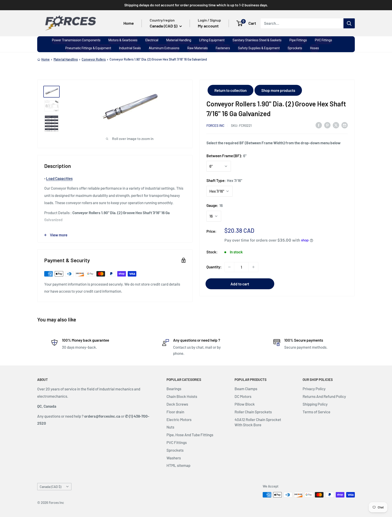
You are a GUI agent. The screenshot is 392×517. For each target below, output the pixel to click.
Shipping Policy (315, 404)
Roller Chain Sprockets (253, 411)
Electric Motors (179, 419)
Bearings (174, 388)
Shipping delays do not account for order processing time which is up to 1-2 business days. (196, 5)
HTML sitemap (178, 465)
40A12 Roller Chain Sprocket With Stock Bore (258, 422)
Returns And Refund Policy (324, 396)
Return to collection (230, 90)
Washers (174, 458)
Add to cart (239, 284)
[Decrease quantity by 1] (229, 267)
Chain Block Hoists (182, 396)
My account (208, 25)
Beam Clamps (246, 388)
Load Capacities (59, 178)
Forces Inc (215, 125)
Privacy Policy (314, 388)
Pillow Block (245, 404)
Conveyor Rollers (94, 59)
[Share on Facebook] (319, 125)
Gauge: (214, 205)
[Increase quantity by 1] (253, 267)
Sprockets (175, 450)
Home (128, 23)
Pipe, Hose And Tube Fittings (190, 434)
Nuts (170, 427)
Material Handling (66, 59)
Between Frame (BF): (226, 155)
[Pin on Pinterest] (327, 125)
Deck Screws (177, 404)
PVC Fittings (177, 442)
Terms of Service (316, 411)
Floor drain (175, 411)
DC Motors (243, 396)
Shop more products (278, 90)
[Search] (349, 23)
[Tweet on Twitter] (336, 125)
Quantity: (214, 267)
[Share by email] (344, 125)
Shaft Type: (224, 180)
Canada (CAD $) (50, 487)
